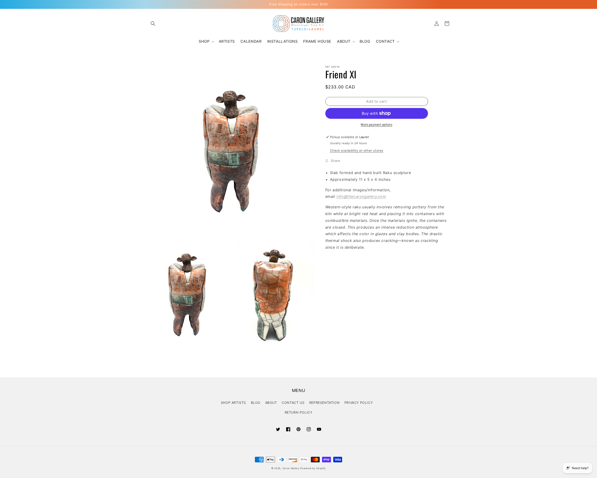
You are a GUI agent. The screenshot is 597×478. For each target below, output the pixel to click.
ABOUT (271, 403)
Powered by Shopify (313, 468)
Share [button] (335, 161)
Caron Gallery (291, 468)
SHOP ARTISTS (233, 403)
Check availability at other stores (356, 150)
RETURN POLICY (298, 412)
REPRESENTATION (324, 403)
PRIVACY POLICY (358, 403)
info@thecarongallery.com (361, 196)
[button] (153, 23)
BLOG (255, 403)
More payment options (376, 124)
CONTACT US (293, 403)
